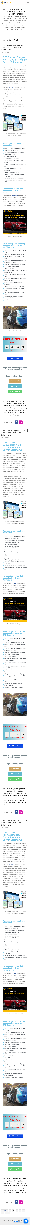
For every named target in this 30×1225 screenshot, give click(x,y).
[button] (4, 317)
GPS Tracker (5, 52)
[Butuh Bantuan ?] (26, 1221)
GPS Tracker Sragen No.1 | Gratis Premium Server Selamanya (12, 47)
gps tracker (11, 87)
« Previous (4, 1210)
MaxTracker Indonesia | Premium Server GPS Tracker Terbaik (15, 11)
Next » (7, 1213)
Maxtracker (15, 195)
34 (2, 1213)
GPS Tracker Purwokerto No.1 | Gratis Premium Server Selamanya (14, 822)
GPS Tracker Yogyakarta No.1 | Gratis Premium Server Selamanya (14, 432)
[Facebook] (16, 422)
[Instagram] (21, 422)
